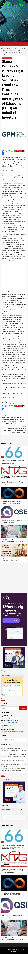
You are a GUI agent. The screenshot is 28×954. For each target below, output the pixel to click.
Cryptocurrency (5, 58)
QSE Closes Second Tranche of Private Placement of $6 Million (12, 521)
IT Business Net (13, 5)
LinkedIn (18, 234)
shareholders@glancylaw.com (10, 193)
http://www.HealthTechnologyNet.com (12, 731)
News (11, 58)
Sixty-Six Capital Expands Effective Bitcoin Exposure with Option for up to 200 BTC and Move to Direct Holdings (13, 462)
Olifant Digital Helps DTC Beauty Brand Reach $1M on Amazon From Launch (14, 559)
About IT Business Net (7, 739)
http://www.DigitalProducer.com (10, 718)
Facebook (6, 236)
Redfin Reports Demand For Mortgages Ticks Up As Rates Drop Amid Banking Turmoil (15, 429)
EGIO (9, 167)
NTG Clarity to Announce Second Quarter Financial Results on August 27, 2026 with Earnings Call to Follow (12, 482)
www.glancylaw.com (7, 401)
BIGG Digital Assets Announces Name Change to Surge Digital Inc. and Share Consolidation (13, 540)
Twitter (23, 234)
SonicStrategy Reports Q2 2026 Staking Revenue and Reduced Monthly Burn (12, 502)
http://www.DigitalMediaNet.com (10, 722)
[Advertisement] (14, 24)
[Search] (26, 44)
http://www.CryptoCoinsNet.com (10, 727)
